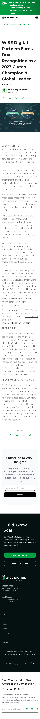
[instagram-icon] (15, 689)
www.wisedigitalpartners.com (16, 322)
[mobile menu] (36, 17)
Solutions (5, 633)
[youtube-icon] (11, 689)
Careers (5, 619)
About (5, 615)
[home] (10, 17)
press (5, 24)
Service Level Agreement (28, 654)
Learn (5, 624)
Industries (5, 638)
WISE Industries (25, 663)
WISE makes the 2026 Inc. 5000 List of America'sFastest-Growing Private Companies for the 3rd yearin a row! (21, 7)
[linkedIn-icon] (7, 689)
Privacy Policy (29, 651)
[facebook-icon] (3, 689)
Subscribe (31, 709)
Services (5, 629)
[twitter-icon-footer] (23, 689)
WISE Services (10, 663)
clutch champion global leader (20, 24)
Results (5, 642)
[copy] (23, 98)
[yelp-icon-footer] (19, 689)
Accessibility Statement (11, 654)
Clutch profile (31, 316)
